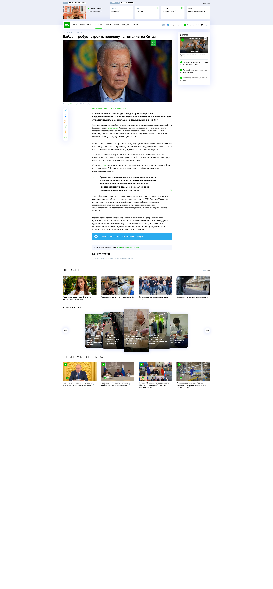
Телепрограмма (86, 25)
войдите (120, 247)
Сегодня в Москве (176, 25)
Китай (106, 109)
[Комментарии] (65, 138)
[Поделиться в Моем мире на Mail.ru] (65, 132)
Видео (116, 25)
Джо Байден (97, 109)
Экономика (190, 25)
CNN (105, 165)
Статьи (108, 25)
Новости (98, 25)
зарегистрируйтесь (133, 247)
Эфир (75, 25)
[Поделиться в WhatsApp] (65, 126)
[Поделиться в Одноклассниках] (65, 121)
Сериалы (136, 25)
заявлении (113, 128)
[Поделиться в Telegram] (65, 110)
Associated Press (72, 104)
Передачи (125, 25)
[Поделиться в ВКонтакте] (65, 116)
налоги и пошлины (118, 109)
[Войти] (202, 25)
